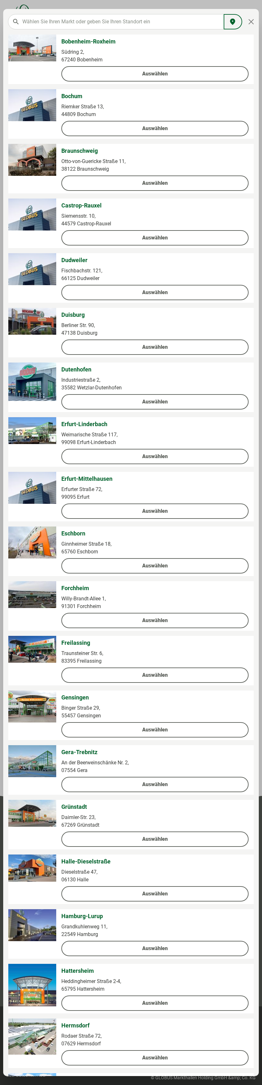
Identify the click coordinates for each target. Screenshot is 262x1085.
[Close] (251, 22)
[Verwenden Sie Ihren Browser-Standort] (233, 21)
